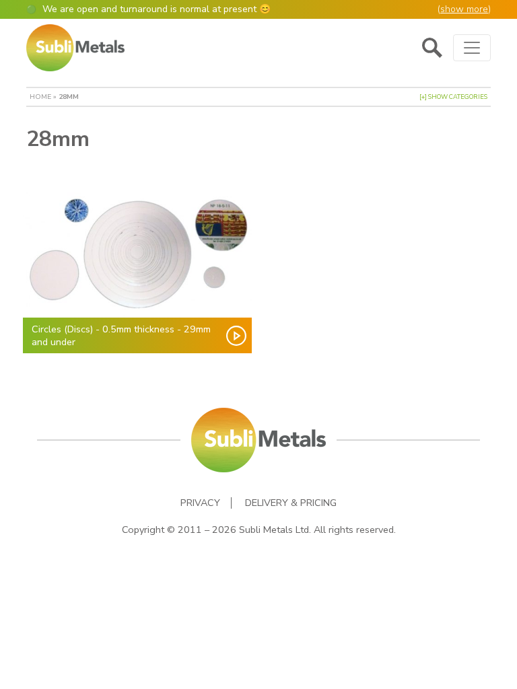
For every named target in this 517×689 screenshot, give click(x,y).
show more (464, 9)
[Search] (432, 48)
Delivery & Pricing (291, 503)
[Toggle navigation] (472, 47)
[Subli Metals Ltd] (75, 48)
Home (40, 97)
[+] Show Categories (453, 97)
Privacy (200, 503)
